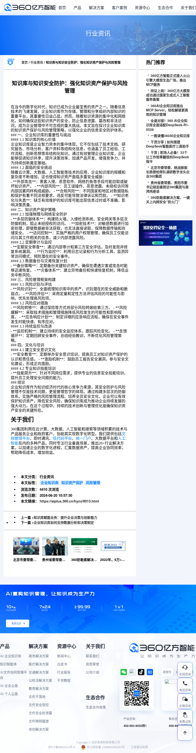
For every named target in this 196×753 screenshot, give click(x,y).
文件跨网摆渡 (39, 721)
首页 (62, 7)
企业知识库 (50, 482)
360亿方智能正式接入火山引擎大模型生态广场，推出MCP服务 (168, 79)
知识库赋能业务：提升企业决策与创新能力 (65, 517)
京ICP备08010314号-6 (61, 747)
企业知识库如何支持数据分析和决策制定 (64, 522)
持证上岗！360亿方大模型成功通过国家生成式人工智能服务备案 (168, 95)
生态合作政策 (96, 707)
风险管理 (93, 482)
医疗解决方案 (39, 664)
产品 (77, 7)
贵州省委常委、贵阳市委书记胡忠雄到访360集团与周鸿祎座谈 (167, 187)
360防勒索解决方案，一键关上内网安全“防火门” (168, 199)
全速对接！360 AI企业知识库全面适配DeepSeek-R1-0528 (167, 124)
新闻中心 (64, 656)
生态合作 (165, 7)
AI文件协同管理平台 (13, 675)
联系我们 (92, 656)
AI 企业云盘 (9, 686)
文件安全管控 (39, 705)
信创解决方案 (39, 729)
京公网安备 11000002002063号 (106, 747)
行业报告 (64, 672)
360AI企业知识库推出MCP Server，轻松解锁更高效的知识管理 (167, 110)
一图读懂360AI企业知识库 (170, 135)
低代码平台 (62, 438)
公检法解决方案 (40, 680)
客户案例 (119, 7)
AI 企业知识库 (10, 656)
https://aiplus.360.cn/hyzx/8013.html (69, 501)
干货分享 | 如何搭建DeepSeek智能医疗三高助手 (167, 144)
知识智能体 (8, 664)
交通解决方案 (39, 672)
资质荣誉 (92, 664)
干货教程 (64, 680)
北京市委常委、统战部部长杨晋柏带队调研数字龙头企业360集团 (168, 171)
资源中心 (142, 7)
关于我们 (188, 7)
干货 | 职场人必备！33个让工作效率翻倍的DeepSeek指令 (167, 156)
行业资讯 (37, 62)
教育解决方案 (39, 688)
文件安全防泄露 (40, 713)
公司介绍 (92, 672)
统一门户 (83, 438)
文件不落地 (37, 697)
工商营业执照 (139, 747)
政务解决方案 (39, 656)
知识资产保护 (72, 482)
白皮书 (62, 664)
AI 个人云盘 (9, 694)
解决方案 (96, 7)
